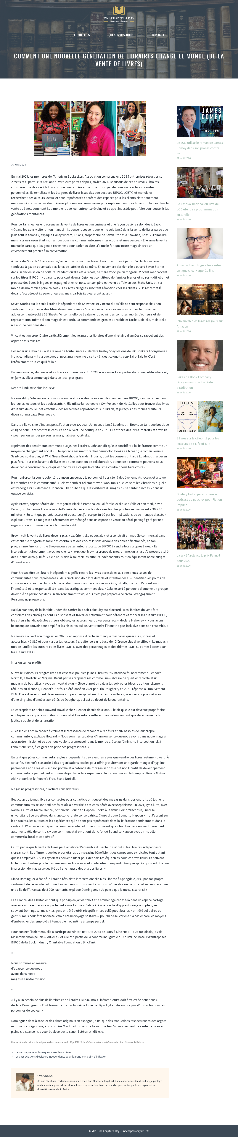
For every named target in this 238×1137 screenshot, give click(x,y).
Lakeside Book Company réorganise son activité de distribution (195, 382)
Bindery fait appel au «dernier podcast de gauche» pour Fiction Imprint (199, 499)
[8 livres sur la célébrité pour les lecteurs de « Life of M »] (200, 429)
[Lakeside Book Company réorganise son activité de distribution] (200, 368)
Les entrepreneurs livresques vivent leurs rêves (43, 1052)
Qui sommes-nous (120, 34)
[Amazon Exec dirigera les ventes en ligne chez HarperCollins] (200, 256)
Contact (158, 34)
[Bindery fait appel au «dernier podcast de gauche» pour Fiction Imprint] (200, 485)
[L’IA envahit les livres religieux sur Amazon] (200, 312)
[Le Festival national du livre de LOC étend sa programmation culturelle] (200, 195)
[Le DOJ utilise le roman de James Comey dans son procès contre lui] (200, 134)
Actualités (82, 34)
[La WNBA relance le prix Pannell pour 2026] (200, 546)
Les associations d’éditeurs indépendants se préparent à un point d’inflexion (61, 1056)
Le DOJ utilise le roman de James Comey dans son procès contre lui (200, 148)
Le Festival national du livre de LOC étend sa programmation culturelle (198, 209)
